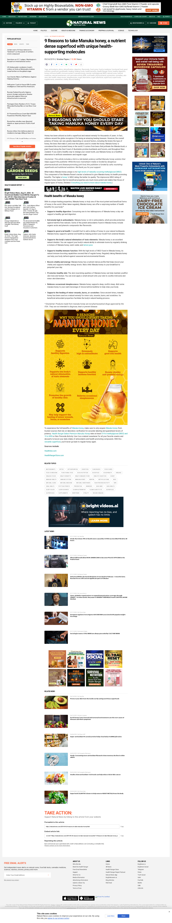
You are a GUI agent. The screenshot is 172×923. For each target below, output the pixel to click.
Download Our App (140, 16)
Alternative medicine (57, 36)
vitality (65, 79)
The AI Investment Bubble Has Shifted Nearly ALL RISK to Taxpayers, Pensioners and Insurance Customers (31, 224)
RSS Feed (109, 883)
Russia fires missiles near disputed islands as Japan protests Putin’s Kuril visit (21, 123)
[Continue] (48, 875)
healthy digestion (119, 71)
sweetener (59, 79)
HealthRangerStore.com (54, 455)
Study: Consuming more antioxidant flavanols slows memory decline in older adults (97, 756)
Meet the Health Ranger (80, 867)
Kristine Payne (63, 59)
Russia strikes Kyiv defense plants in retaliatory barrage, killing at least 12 (20, 132)
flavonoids (85, 69)
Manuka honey (78, 428)
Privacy (53, 905)
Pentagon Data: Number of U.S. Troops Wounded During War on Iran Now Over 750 (21, 106)
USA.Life (140, 888)
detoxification (69, 69)
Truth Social (141, 875)
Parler (139, 872)
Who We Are (77, 864)
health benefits (90, 71)
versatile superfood (52, 442)
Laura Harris (82, 593)
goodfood (55, 71)
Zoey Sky (81, 536)
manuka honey (79, 73)
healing (71, 71)
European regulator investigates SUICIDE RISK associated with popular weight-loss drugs (98, 615)
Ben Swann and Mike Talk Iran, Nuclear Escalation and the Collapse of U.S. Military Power (13, 208)
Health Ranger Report (13, 185)
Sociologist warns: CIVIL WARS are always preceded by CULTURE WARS (95, 633)
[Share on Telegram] (61, 64)
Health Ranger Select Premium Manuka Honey (71, 433)
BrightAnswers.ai (126, 16)
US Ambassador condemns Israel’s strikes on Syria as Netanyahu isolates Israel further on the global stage (21, 69)
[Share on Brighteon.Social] (46, 64)
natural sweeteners (59, 75)
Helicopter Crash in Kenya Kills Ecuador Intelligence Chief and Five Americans (21, 85)
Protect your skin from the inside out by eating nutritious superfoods (94, 699)
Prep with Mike (22, 16)
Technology (133, 30)
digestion (77, 69)
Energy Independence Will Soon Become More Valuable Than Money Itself (12, 223)
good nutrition (82, 472)
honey (46, 73)
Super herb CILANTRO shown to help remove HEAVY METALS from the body (96, 793)
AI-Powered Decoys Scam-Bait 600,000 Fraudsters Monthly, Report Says (21, 114)
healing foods (80, 71)
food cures (94, 69)
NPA (84, 75)
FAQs (158, 16)
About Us (152, 16)
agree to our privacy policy (58, 918)
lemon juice (88, 245)
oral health (91, 75)
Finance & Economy (86, 30)
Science (121, 30)
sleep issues (61, 77)
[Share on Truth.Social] (71, 64)
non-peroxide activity (74, 75)
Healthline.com (50, 451)
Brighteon (12, 16)
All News (108, 867)
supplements (49, 79)
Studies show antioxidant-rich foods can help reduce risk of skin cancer (95, 774)
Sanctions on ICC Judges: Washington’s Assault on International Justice (21, 60)
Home (4, 16)
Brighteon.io (142, 864)
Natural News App (111, 875)
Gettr (139, 877)
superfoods (116, 77)
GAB (139, 885)
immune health (55, 73)
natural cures (112, 73)
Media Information (79, 877)
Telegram (141, 869)
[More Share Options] (81, 64)
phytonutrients (100, 75)
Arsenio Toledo (83, 631)
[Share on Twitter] (56, 64)
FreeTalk (140, 880)
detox (61, 69)
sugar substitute (97, 77)
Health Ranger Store (104, 71)
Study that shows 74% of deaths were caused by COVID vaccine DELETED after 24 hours (98, 539)
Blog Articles (110, 880)
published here (71, 908)
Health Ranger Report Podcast (115, 872)
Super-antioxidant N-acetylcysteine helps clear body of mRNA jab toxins (96, 736)
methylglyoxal (97, 73)
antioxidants (53, 69)
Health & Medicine (68, 30)
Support (75, 872)
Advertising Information (80, 880)
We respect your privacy (11, 880)
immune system (68, 73)
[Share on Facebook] (51, 64)
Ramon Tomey (83, 555)
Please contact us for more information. (57, 845)
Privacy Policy (77, 885)
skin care (99, 486)
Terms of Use (77, 888)
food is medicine (105, 69)
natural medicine (66, 483)
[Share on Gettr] (76, 64)
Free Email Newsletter (80, 869)
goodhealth (63, 71)
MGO (104, 73)
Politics (44, 30)
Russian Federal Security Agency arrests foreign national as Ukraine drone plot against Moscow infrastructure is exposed (19, 95)
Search (167, 16)
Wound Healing (74, 79)
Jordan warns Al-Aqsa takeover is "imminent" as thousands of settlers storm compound (20, 52)
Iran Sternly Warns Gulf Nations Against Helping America (21, 78)
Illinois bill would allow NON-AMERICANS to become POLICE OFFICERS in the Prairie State (97, 558)
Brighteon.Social (143, 867)
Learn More (110, 916)
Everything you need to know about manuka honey (91, 183)
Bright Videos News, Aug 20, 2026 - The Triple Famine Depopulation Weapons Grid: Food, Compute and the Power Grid (13, 239)
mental (88, 73)
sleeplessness (72, 77)
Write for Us (76, 875)
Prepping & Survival (106, 30)
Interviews (33, 16)
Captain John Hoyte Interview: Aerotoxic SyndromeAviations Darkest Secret (29, 237)
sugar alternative (84, 77)
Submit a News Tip (79, 883)
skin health (52, 77)
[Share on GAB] (66, 64)
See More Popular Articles (22, 146)
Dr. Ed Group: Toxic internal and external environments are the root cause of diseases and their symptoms (97, 718)
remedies (119, 75)
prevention (111, 75)
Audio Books (43, 16)
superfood (108, 77)
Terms (58, 905)
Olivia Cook (82, 612)
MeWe (140, 883)
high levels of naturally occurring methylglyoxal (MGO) (99, 172)
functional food (117, 69)
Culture (54, 30)
